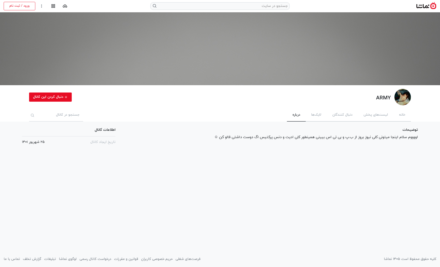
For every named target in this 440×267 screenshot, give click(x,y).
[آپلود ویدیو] (65, 6)
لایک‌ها (316, 114)
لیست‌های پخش (375, 114)
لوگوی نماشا (68, 259)
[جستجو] (32, 115)
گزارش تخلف (32, 259)
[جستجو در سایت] (154, 6)
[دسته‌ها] (53, 6)
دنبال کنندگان (342, 114)
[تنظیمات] (41, 6)
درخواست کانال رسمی (95, 259)
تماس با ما (12, 259)
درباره (296, 114)
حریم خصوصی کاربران (157, 259)
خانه (402, 114)
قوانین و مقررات (126, 259)
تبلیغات (50, 259)
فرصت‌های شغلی (188, 259)
